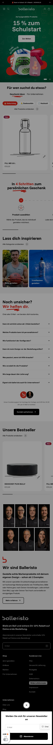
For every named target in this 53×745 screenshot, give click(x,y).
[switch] (5, 739)
